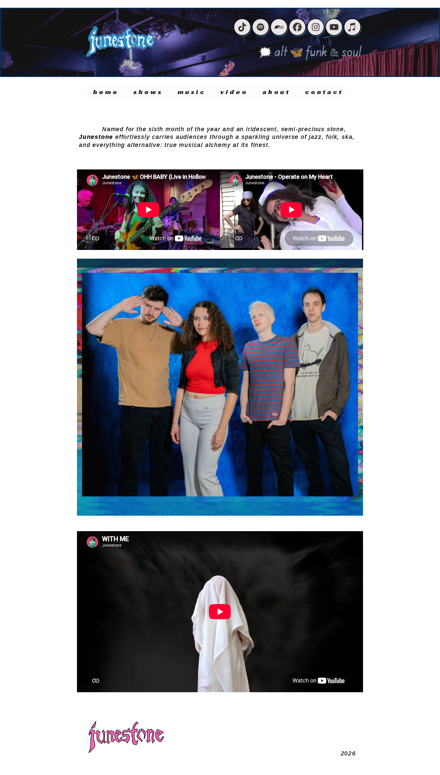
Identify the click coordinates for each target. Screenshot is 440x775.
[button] (242, 27)
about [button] (277, 92)
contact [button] (324, 92)
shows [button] (148, 92)
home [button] (106, 92)
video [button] (234, 92)
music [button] (191, 92)
